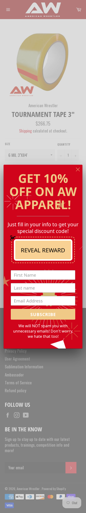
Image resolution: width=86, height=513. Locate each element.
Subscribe (43, 314)
